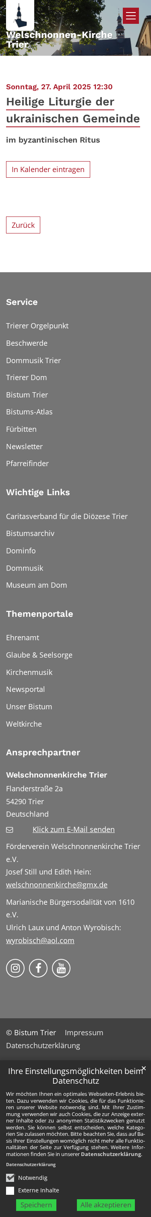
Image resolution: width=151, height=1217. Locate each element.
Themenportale (39, 614)
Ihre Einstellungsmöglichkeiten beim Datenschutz (75, 1076)
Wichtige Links (38, 492)
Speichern (36, 1204)
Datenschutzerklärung (111, 1154)
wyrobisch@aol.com (40, 940)
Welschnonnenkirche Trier (56, 775)
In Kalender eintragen (48, 169)
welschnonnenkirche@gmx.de (57, 884)
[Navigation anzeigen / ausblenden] (131, 16)
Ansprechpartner (43, 752)
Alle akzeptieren (106, 1204)
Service (22, 302)
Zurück (23, 225)
